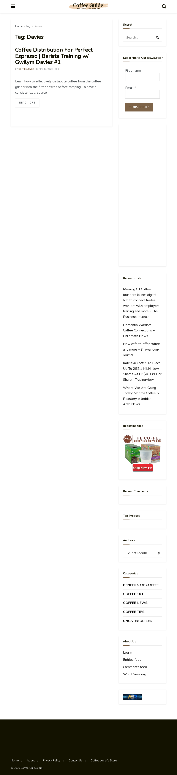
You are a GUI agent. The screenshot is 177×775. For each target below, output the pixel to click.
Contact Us (75, 761)
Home (18, 26)
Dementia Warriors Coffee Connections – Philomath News (139, 330)
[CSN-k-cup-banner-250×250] (142, 453)
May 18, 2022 (45, 69)
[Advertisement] (142, 195)
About (31, 761)
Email (130, 88)
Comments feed (135, 667)
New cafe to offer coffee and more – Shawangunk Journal (141, 349)
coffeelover (26, 69)
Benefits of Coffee (141, 585)
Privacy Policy (51, 761)
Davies (38, 26)
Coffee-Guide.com (32, 768)
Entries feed (132, 659)
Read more (27, 102)
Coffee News (135, 602)
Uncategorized (137, 621)
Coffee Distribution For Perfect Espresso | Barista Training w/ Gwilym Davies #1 (54, 56)
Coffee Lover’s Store (104, 761)
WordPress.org (134, 674)
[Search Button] (157, 37)
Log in (127, 652)
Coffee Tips (134, 611)
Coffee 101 (133, 594)
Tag (28, 26)
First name (133, 70)
